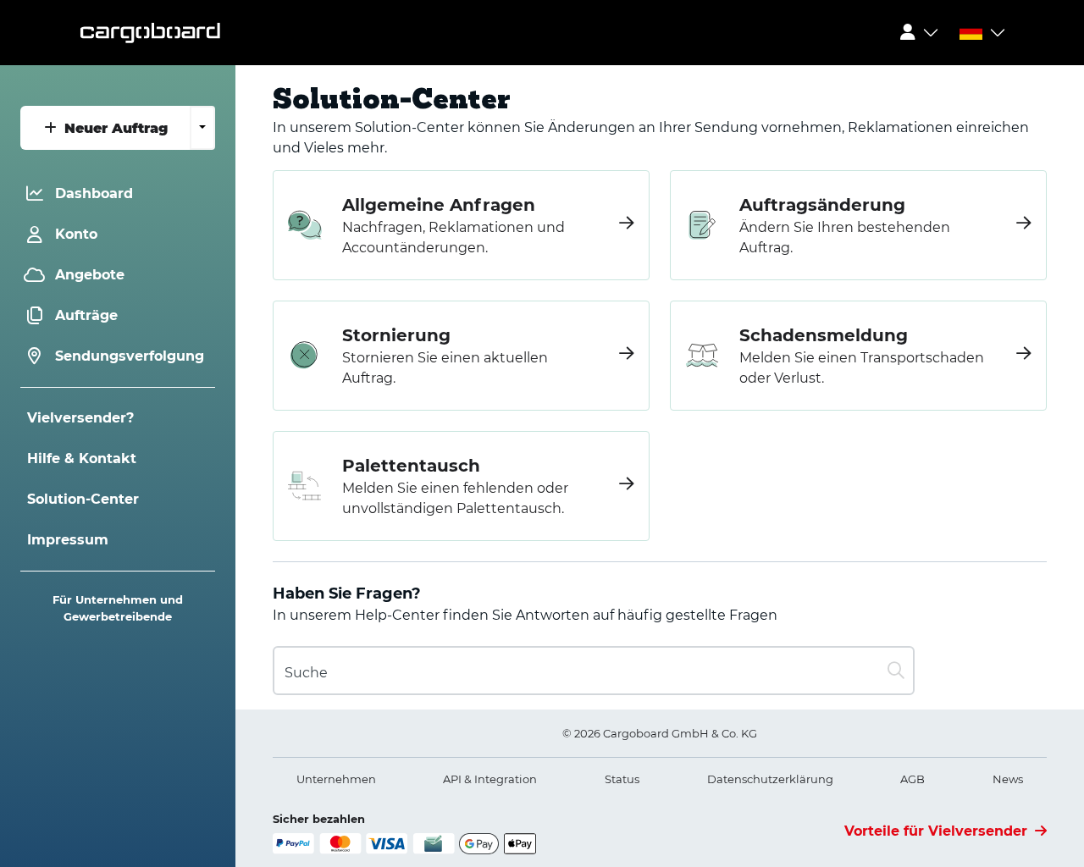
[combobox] (594, 670)
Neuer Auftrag (114, 128)
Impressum (67, 540)
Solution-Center (83, 499)
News (1008, 779)
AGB (912, 779)
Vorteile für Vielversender (937, 831)
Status (622, 779)
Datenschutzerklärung (770, 779)
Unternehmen (336, 779)
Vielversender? (80, 418)
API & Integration (490, 779)
